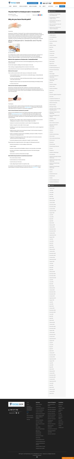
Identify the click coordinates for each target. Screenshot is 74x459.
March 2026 (52, 198)
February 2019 (52, 322)
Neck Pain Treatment (51, 423)
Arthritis (51, 43)
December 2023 (53, 253)
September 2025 (53, 210)
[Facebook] (38, 15)
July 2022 (51, 279)
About (44, 6)
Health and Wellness (53, 88)
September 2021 (53, 298)
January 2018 (52, 332)
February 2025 (52, 224)
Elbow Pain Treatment (52, 409)
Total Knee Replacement (54, 179)
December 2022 (53, 273)
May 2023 (51, 267)
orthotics (51, 132)
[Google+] (40, 15)
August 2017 (52, 340)
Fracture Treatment (51, 413)
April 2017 (51, 348)
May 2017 (51, 346)
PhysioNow (52, 142)
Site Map (28, 419)
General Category (53, 84)
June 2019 (51, 314)
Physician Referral (30, 417)
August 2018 (52, 330)
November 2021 (52, 293)
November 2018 (52, 328)
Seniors (51, 171)
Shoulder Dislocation (53, 173)
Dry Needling (52, 59)
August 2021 (52, 300)
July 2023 (51, 263)
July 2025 (51, 214)
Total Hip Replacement (40, 439)
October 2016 (52, 356)
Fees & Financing (30, 415)
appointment (35, 167)
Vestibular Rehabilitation (54, 181)
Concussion (52, 55)
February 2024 (52, 249)
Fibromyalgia (52, 73)
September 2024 (53, 235)
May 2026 (51, 194)
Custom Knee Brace (53, 57)
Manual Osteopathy (53, 102)
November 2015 (52, 377)
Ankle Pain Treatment (52, 407)
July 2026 (51, 190)
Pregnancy (52, 150)
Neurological (52, 128)
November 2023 (53, 255)
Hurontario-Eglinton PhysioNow (55, 94)
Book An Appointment (59, 3)
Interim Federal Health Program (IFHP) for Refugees (40, 417)
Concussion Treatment (40, 408)
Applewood (60, 404)
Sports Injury (38, 437)
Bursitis (51, 49)
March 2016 (52, 369)
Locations (50, 6)
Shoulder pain (52, 175)
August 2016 (52, 360)
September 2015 (53, 381)
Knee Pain (51, 96)
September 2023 (53, 259)
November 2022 (52, 275)
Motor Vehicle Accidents (54, 122)
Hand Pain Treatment (52, 415)
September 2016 (53, 358)
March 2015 (52, 387)
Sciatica (51, 169)
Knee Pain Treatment (52, 418)
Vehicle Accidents (23, 6)
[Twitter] (41, 15)
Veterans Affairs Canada (40, 446)
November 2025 (53, 206)
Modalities (52, 120)
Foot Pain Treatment (51, 411)
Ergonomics (52, 63)
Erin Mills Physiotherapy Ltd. (55, 67)
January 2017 (52, 352)
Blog (57, 6)
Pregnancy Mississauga (54, 152)
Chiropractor (52, 51)
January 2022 (52, 289)
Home (10, 6)
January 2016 (52, 373)
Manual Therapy (53, 104)
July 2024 (51, 239)
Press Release (52, 154)
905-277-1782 (14, 410)
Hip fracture (52, 90)
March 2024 (52, 247)
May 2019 (51, 316)
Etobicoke (60, 415)
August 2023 (52, 261)
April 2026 (51, 196)
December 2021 (52, 291)
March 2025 (52, 222)
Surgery (51, 177)
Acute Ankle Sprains (53, 41)
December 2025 (53, 204)
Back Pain (51, 47)
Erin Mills (59, 413)
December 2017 (52, 334)
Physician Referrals (32, 3)
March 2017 (52, 350)
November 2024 (53, 231)
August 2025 (52, 212)
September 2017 (53, 338)
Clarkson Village (61, 408)
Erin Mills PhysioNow (53, 65)
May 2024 (51, 243)
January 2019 (52, 324)
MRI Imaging (38, 427)
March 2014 (52, 393)
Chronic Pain (52, 53)
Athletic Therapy (53, 45)
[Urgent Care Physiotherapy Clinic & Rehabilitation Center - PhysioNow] (14, 3)
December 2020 (53, 310)
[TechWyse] (37, 457)
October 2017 (52, 336)
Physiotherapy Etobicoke (54, 146)
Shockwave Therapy (39, 435)
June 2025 (51, 216)
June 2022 (51, 281)
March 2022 (52, 285)
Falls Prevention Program (40, 413)
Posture (51, 148)
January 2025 (52, 226)
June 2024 (51, 241)
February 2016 (52, 371)
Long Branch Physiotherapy (55, 100)
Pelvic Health (52, 136)
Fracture (51, 82)
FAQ (40, 6)
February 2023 (52, 271)
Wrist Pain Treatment (51, 433)
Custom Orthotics (39, 411)
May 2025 (51, 218)
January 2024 (52, 251)
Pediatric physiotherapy (54, 134)
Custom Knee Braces (40, 410)
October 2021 (52, 295)
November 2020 (53, 312)
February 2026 (52, 200)
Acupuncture (38, 406)
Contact (62, 6)
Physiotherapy (52, 144)
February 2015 (52, 389)
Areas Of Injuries (52, 402)
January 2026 (52, 202)
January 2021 (52, 308)
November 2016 (52, 354)
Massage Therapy (53, 106)
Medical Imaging (53, 118)
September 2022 (53, 277)
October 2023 (52, 257)
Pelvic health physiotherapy (55, 138)
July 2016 (51, 363)
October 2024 (52, 233)
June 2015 (51, 383)
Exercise (51, 71)
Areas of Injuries (33, 6)
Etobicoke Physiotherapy (54, 69)
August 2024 (52, 237)
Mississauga (60, 423)
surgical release (28, 107)
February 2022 (52, 287)
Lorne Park (60, 420)
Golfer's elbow (52, 86)
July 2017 (51, 342)
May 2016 (51, 367)
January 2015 (52, 391)
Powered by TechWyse (37, 455)
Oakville (59, 425)
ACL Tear (51, 39)
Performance (52, 140)
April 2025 (51, 220)
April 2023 (51, 269)
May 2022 (51, 283)
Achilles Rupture (53, 35)
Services (15, 6)
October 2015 (52, 379)
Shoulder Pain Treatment (52, 428)
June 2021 (51, 304)
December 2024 (53, 229)
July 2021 (51, 302)
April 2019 (51, 318)
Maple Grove (60, 421)
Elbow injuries (52, 61)
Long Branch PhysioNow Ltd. (55, 98)
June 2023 (51, 265)
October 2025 (52, 208)
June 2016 (51, 365)
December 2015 (52, 375)
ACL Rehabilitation (53, 37)
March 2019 (52, 320)
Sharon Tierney (15, 15)
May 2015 (51, 385)
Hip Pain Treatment (51, 416)
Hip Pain (51, 92)
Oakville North (61, 427)
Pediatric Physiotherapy (40, 428)
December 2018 (52, 326)
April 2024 (51, 245)
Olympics (51, 130)
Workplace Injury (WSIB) (40, 448)
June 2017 (51, 344)
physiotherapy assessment (17, 113)
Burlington (60, 406)
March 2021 (52, 306)
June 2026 (51, 192)
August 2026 (52, 188)
